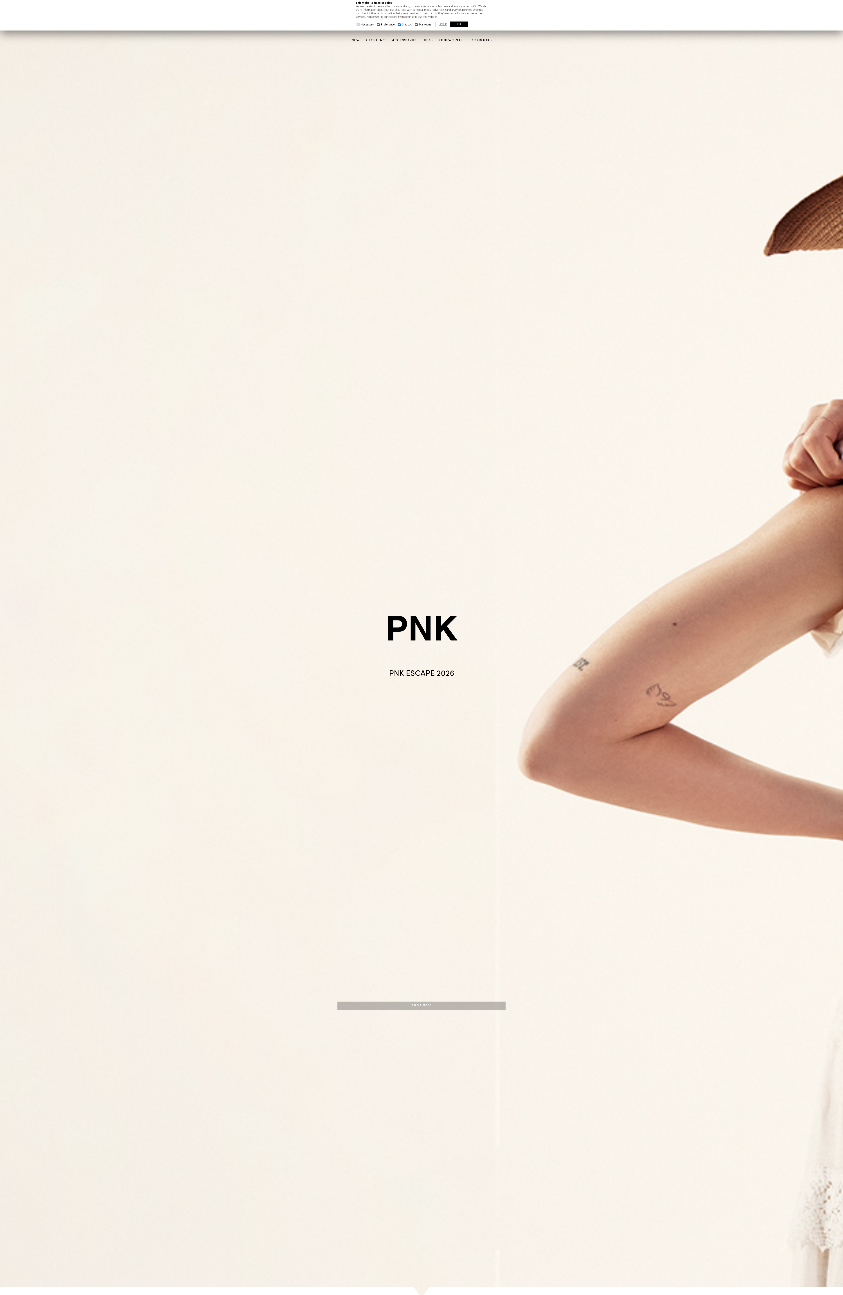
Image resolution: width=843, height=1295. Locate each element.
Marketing (425, 24)
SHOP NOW (421, 1005)
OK (459, 24)
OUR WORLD (450, 40)
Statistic (407, 24)
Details (443, 24)
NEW (355, 40)
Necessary (367, 24)
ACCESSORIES (405, 40)
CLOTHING (375, 40)
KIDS (428, 40)
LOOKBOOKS (480, 40)
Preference (388, 24)
